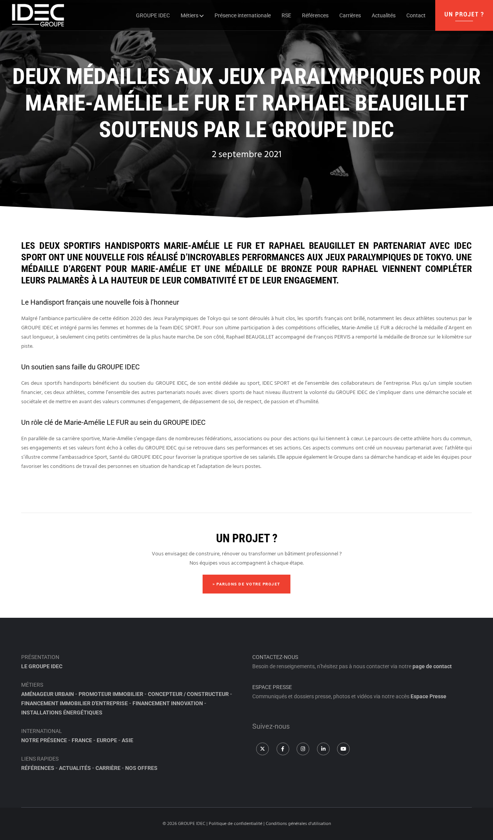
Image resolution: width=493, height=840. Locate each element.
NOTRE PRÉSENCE (44, 740)
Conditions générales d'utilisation (298, 823)
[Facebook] (283, 749)
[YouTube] (343, 749)
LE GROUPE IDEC (41, 666)
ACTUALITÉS (75, 768)
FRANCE (82, 740)
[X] (262, 749)
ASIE (127, 740)
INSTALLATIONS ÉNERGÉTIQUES (61, 712)
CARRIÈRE (108, 768)
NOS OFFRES (141, 768)
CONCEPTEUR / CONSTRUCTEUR (188, 694)
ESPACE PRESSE (272, 687)
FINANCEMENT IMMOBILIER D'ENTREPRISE (74, 703)
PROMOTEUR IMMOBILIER (111, 694)
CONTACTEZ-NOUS (275, 657)
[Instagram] (303, 749)
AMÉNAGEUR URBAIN (47, 694)
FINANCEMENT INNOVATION (167, 703)
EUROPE (107, 740)
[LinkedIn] (323, 749)
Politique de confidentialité (235, 823)
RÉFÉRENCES (37, 768)
